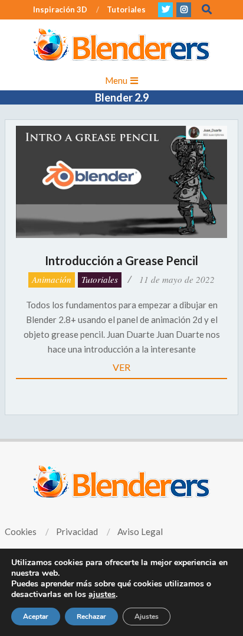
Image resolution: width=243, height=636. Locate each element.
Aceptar (35, 616)
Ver (121, 367)
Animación (51, 279)
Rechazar (91, 616)
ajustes (102, 594)
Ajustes (146, 616)
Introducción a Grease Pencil (121, 260)
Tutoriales (99, 279)
